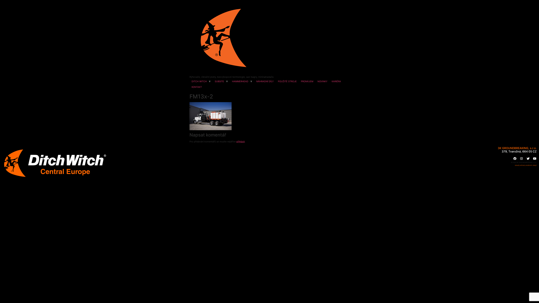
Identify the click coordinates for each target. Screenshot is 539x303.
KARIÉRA (336, 81)
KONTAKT (197, 87)
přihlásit (240, 141)
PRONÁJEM (307, 81)
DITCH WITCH (199, 81)
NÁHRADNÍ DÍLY (265, 81)
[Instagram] (521, 159)
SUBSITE (219, 81)
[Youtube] (535, 159)
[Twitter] (528, 159)
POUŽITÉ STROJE (287, 81)
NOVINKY (322, 81)
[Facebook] (515, 159)
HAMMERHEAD (240, 81)
